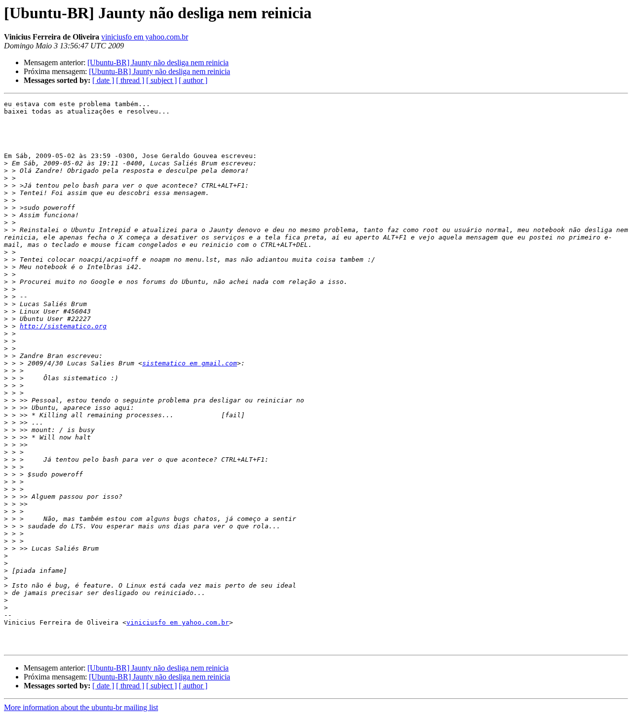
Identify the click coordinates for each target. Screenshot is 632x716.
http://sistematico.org (63, 326)
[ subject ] (161, 80)
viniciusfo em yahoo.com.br (144, 37)
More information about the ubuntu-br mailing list (81, 707)
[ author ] (193, 80)
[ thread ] (130, 80)
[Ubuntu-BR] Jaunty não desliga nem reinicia (158, 62)
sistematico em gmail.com (189, 363)
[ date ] (103, 80)
